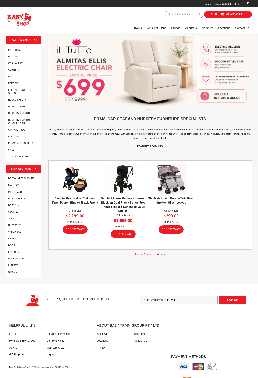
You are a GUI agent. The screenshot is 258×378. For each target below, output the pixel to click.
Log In (50, 354)
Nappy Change (17, 106)
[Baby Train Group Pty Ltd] (19, 19)
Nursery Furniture (20, 113)
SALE (11, 149)
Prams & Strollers (20, 143)
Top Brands (21, 168)
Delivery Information (58, 333)
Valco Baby (15, 232)
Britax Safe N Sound (21, 178)
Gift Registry (16, 354)
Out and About (17, 130)
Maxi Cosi (14, 185)
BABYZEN (13, 205)
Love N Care (16, 258)
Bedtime (13, 56)
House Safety (17, 100)
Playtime (14, 136)
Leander (13, 252)
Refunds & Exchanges (22, 340)
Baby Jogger (16, 198)
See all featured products (150, 254)
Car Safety (15, 63)
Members (207, 27)
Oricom (13, 272)
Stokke (13, 212)
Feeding (13, 83)
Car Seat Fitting (156, 27)
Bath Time (14, 50)
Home (138, 27)
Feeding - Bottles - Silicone (20, 91)
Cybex (12, 238)
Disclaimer (140, 333)
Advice (13, 347)
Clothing (14, 70)
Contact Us (242, 27)
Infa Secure (15, 192)
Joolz (12, 218)
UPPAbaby (14, 225)
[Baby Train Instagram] (248, 3)
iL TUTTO (13, 265)
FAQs (12, 333)
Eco (10, 76)
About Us (191, 27)
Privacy (101, 347)
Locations (224, 27)
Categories (21, 40)
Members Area (55, 347)
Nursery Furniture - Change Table (21, 121)
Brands (175, 27)
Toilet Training (18, 156)
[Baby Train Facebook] (243, 3)
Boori (12, 245)
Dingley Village (221, 3)
